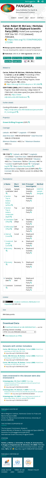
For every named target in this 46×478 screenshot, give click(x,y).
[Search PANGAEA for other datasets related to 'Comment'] (6, 287)
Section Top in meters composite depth (9, 212)
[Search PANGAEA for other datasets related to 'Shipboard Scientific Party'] (31, 193)
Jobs (12, 472)
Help (27, 18)
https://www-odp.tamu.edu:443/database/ (15, 95)
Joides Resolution (25, 166)
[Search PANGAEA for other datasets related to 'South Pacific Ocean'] (29, 164)
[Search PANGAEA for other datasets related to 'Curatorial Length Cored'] (11, 245)
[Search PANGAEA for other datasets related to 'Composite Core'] (40, 168)
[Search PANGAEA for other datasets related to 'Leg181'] (11, 166)
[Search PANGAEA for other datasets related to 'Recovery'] (6, 250)
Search (13, 18)
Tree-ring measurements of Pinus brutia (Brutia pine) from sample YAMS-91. (23, 392)
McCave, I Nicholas (32, 25)
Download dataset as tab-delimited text (20, 327)
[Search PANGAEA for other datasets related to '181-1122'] (11, 154)
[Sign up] (38, 1)
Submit (21, 18)
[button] (29, 61)
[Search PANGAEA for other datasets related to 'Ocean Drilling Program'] (29, 122)
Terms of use (19, 470)
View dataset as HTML (13, 336)
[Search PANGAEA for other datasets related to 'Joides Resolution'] (33, 166)
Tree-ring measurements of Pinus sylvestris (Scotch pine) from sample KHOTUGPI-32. (21, 383)
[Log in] (42, 1)
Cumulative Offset (9, 220)
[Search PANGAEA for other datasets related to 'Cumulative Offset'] (11, 221)
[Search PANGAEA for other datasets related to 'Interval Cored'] (11, 236)
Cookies (4, 472)
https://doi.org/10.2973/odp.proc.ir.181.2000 (23, 84)
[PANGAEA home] (8, 6)
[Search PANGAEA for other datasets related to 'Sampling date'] (10, 280)
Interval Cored (8, 235)
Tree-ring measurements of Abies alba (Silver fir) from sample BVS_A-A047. (21, 397)
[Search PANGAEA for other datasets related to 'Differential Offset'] (11, 229)
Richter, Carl (11, 28)
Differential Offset (9, 228)
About (32, 18)
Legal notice (6, 470)
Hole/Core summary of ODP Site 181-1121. (23, 357)
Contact (40, 18)
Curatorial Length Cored (9, 243)
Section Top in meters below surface (8, 200)
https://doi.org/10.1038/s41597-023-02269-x (28, 449)
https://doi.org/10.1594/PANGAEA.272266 (23, 41)
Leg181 (7, 166)
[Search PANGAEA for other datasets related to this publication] (41, 84)
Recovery (8, 248)
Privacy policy (33, 470)
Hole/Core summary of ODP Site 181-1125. (23, 350)
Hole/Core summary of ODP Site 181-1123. (23, 363)
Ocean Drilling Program (13, 122)
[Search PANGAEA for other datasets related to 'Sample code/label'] (6, 193)
